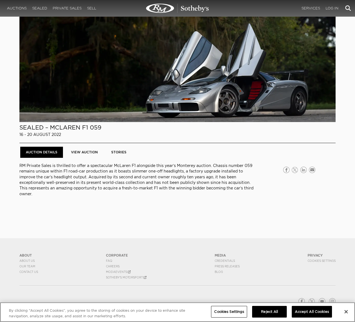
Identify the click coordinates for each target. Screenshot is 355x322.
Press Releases (227, 266)
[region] (177, 312)
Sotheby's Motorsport (125, 277)
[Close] (346, 312)
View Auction (84, 152)
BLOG (219, 271)
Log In (332, 8)
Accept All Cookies (312, 312)
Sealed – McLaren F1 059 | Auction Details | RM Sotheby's (177, 8)
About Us (27, 260)
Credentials (225, 260)
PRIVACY (315, 255)
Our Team (27, 266)
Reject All (269, 312)
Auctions (17, 8)
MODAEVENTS (117, 271)
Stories (118, 152)
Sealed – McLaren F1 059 (60, 127)
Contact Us (28, 271)
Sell (91, 8)
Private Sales (67, 8)
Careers (113, 266)
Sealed (39, 8)
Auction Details (41, 152)
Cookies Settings (322, 260)
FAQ (109, 260)
